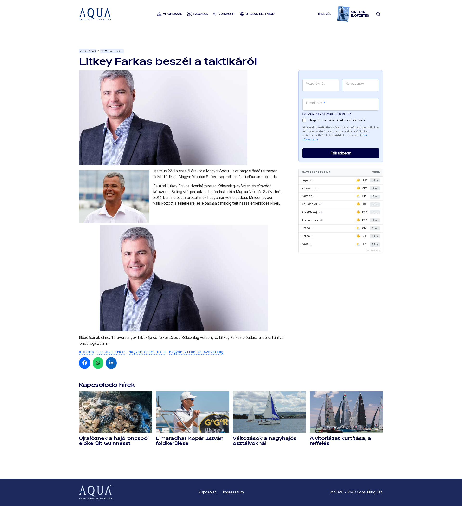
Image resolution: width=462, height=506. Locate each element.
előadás (86, 352)
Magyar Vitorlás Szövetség (196, 352)
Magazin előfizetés (360, 13)
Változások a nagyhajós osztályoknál (264, 441)
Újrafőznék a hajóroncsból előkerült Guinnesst (114, 441)
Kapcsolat (207, 492)
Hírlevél (324, 14)
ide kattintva (273, 337)
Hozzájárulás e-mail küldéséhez (326, 114)
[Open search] (378, 14)
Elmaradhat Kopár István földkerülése (190, 441)
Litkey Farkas (111, 352)
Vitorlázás (88, 51)
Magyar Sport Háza (147, 352)
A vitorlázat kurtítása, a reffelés (340, 441)
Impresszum (233, 492)
